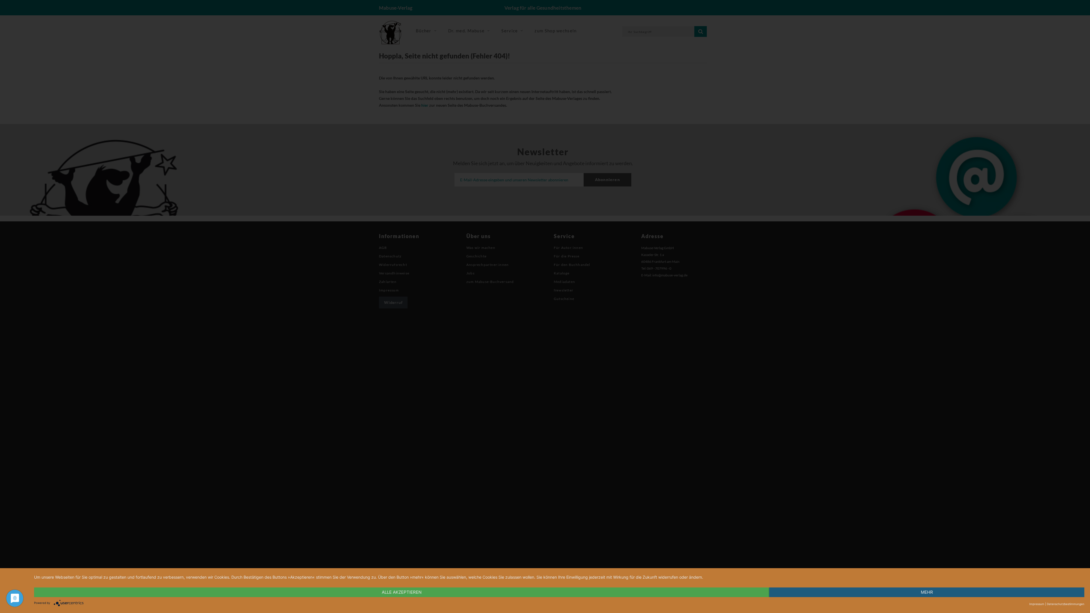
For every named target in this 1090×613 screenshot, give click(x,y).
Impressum (1036, 604)
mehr (927, 592)
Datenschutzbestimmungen (1065, 604)
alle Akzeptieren (402, 592)
